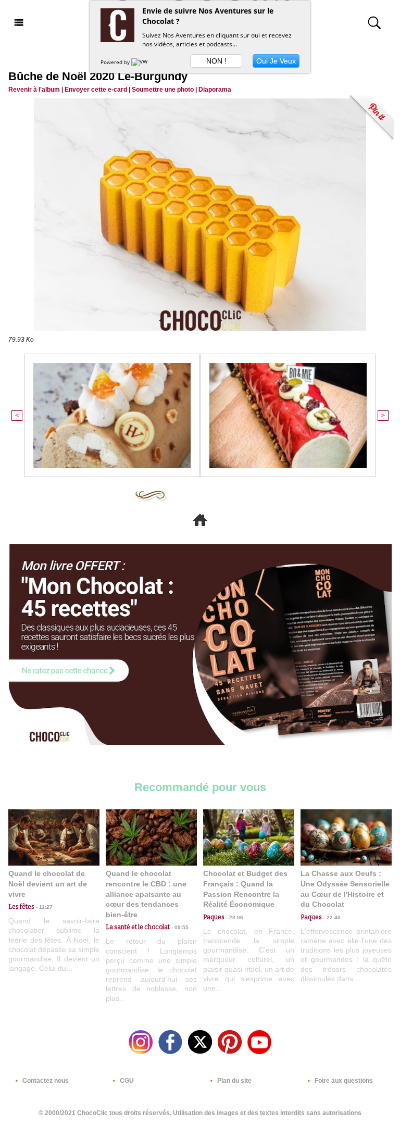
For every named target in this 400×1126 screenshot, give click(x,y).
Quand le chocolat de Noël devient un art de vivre (47, 883)
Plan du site (234, 1080)
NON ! (216, 61)
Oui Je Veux (276, 61)
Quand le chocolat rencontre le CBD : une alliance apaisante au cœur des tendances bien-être (146, 893)
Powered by (116, 62)
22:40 (331, 917)
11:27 (43, 907)
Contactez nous (45, 1080)
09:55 (179, 927)
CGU (126, 1080)
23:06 (233, 917)
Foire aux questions (343, 1080)
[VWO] (141, 62)
